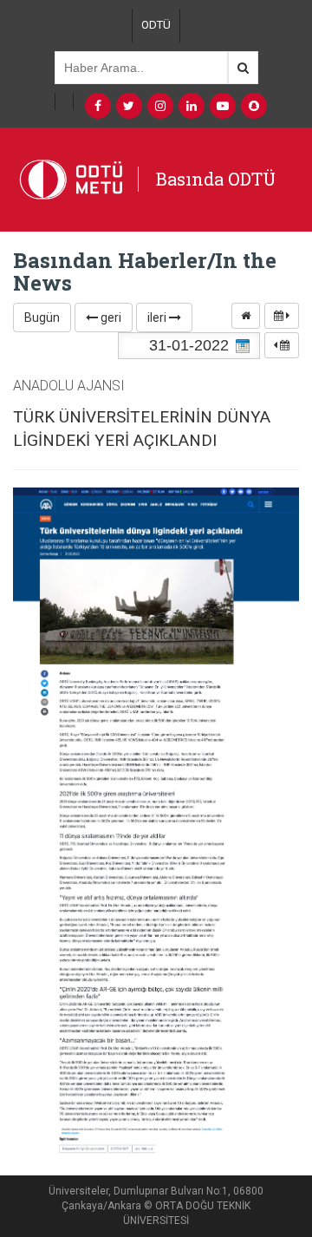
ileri (158, 317)
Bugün (42, 317)
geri (109, 317)
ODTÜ (156, 24)
